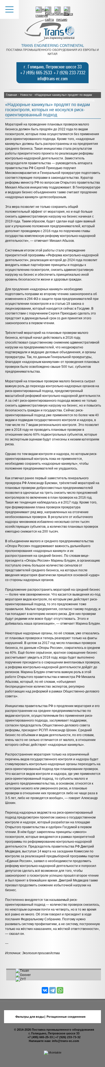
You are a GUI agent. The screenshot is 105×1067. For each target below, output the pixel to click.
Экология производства (41, 953)
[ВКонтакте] (45, 990)
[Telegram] (52, 990)
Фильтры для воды (29, 1016)
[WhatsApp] (60, 990)
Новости (26, 94)
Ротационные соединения (66, 1016)
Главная (11, 94)
